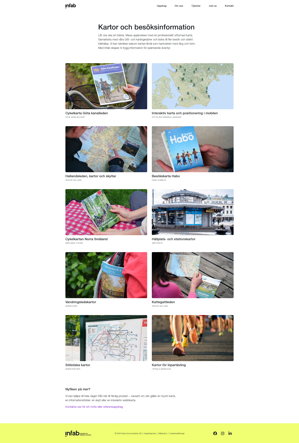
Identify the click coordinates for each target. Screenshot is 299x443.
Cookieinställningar (177, 434)
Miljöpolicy (163, 434)
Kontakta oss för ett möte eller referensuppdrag (94, 407)
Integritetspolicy (150, 434)
